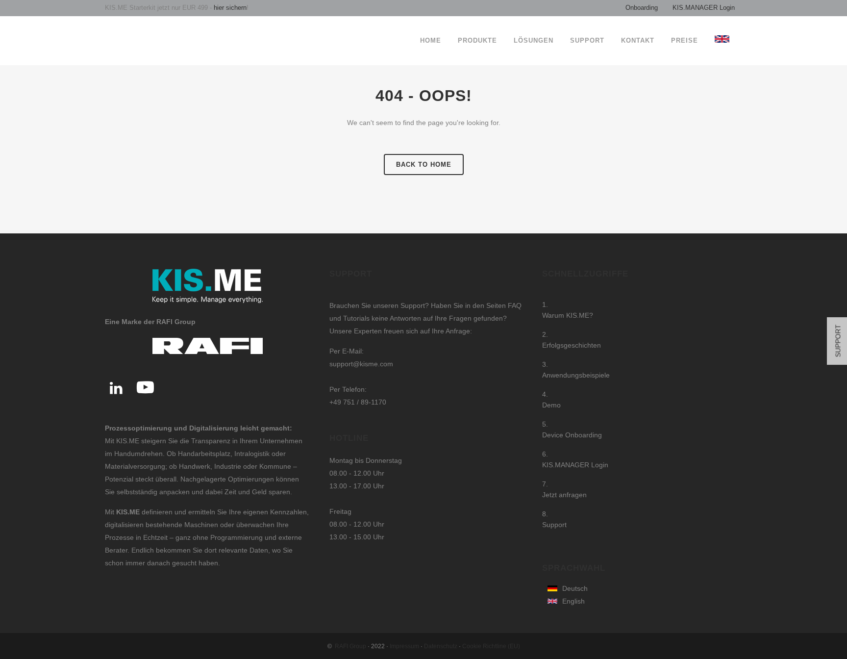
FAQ (515, 305)
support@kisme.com (361, 364)
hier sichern (229, 7)
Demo (551, 405)
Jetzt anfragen (564, 495)
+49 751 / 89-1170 (357, 402)
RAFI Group (350, 646)
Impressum (404, 646)
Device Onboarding (572, 435)
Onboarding (641, 7)
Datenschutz (440, 646)
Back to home (423, 164)
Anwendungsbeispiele (576, 375)
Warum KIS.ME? (567, 315)
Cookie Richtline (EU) (491, 646)
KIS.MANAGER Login (704, 7)
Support (554, 525)
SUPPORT (838, 341)
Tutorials (357, 318)
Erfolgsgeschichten (571, 345)
